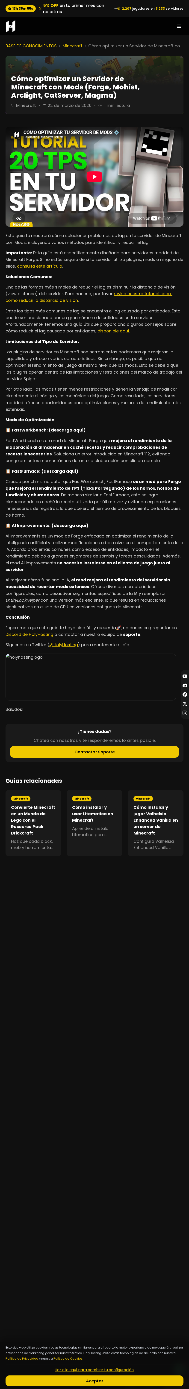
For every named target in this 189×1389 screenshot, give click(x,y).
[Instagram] (185, 713)
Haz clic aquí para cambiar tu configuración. (94, 1369)
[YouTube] (185, 676)
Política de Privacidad (22, 1358)
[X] (185, 703)
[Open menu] (178, 26)
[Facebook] (185, 694)
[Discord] (185, 685)
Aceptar (94, 1381)
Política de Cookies (68, 1358)
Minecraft (72, 46)
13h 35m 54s (22, 8)
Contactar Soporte (94, 752)
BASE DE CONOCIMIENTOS (31, 46)
